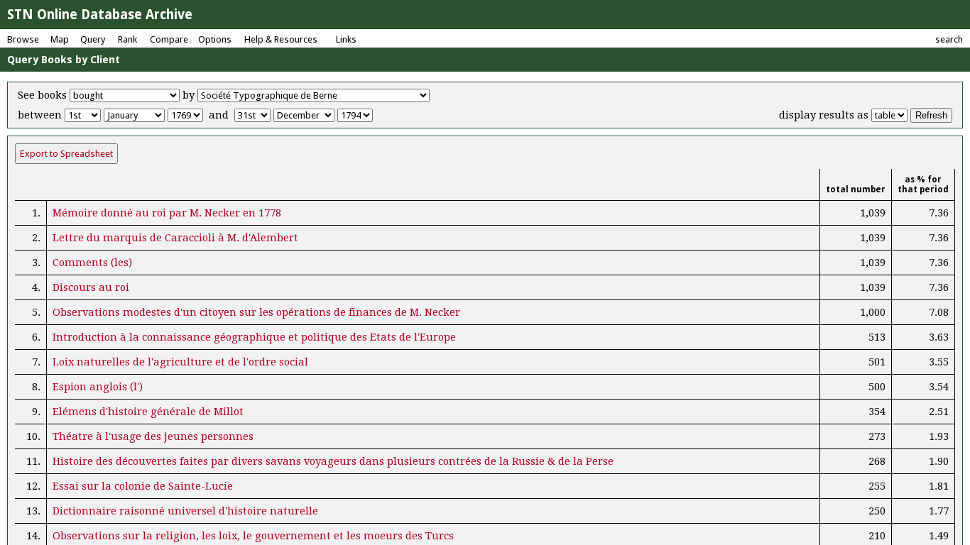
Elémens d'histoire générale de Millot (148, 411)
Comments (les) (92, 262)
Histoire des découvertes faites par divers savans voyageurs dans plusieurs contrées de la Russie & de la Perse (333, 461)
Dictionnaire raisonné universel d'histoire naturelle (185, 511)
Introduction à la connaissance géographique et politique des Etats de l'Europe (254, 337)
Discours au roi (91, 287)
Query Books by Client (63, 59)
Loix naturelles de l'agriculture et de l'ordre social (180, 362)
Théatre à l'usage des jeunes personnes (153, 436)
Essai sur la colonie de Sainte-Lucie (143, 486)
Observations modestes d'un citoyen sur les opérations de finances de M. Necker (256, 312)
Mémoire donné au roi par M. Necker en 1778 (167, 213)
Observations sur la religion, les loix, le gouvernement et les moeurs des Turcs (253, 535)
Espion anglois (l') (98, 386)
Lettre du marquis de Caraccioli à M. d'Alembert (175, 237)
